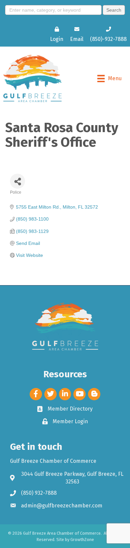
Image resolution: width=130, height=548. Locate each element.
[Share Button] (17, 181)
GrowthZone (82, 539)
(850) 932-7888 (39, 493)
